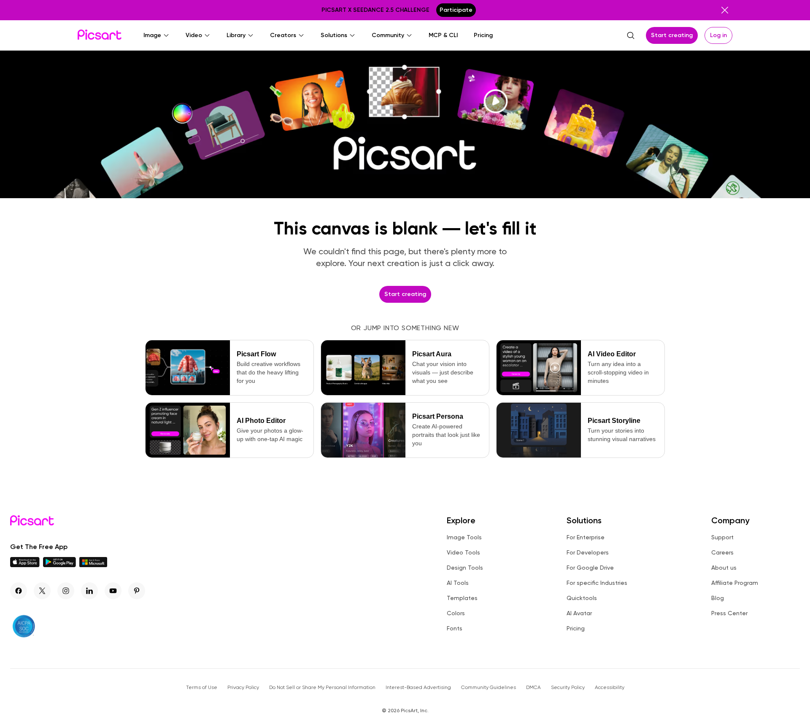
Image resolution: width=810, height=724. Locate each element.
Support (722, 537)
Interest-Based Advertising (418, 687)
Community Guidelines (488, 687)
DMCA (533, 687)
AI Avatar (579, 613)
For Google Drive (590, 567)
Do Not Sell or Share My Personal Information (322, 687)
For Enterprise (586, 537)
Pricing (576, 628)
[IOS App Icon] (25, 565)
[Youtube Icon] (113, 590)
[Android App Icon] (59, 565)
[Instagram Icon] (65, 590)
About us (724, 567)
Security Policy (568, 687)
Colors (456, 613)
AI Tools (458, 582)
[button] (156, 35)
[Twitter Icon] (42, 590)
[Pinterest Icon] (136, 590)
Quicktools (582, 598)
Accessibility (609, 687)
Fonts (454, 628)
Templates (462, 598)
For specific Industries (597, 582)
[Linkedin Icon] (89, 590)
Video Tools (463, 552)
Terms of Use (201, 687)
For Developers (588, 552)
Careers (722, 552)
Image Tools (464, 537)
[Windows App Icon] (93, 565)
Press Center (729, 613)
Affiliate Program (734, 582)
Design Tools (465, 567)
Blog (717, 598)
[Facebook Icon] (18, 590)
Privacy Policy (243, 687)
